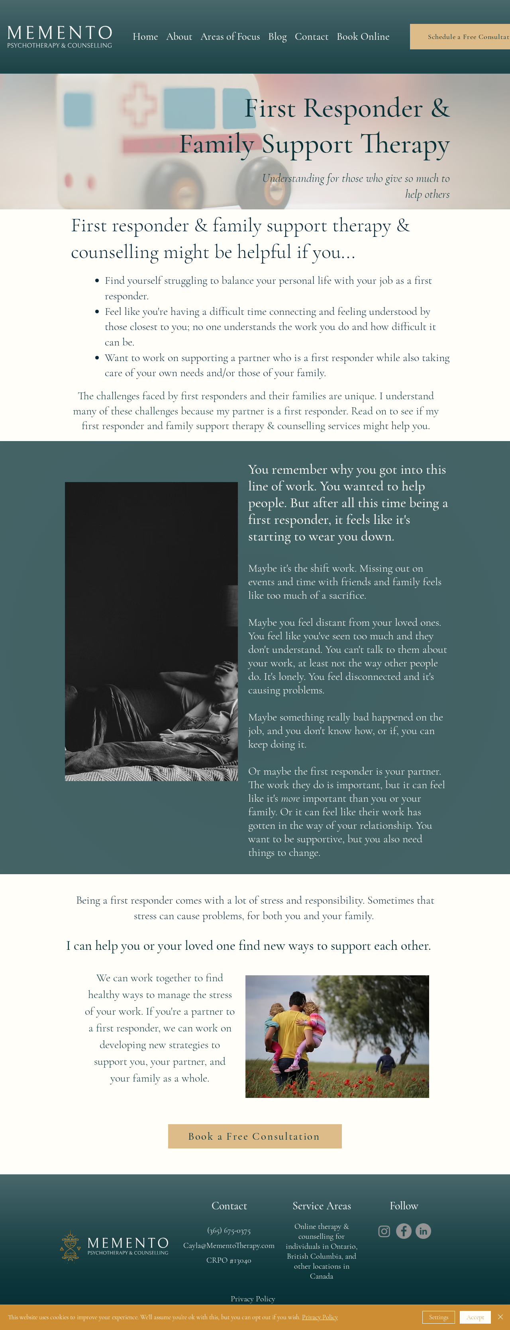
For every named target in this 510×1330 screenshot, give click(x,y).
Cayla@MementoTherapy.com (229, 1245)
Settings (438, 1317)
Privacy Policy (320, 1317)
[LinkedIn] (423, 1231)
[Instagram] (384, 1231)
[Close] (500, 1317)
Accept (475, 1317)
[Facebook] (404, 1231)
